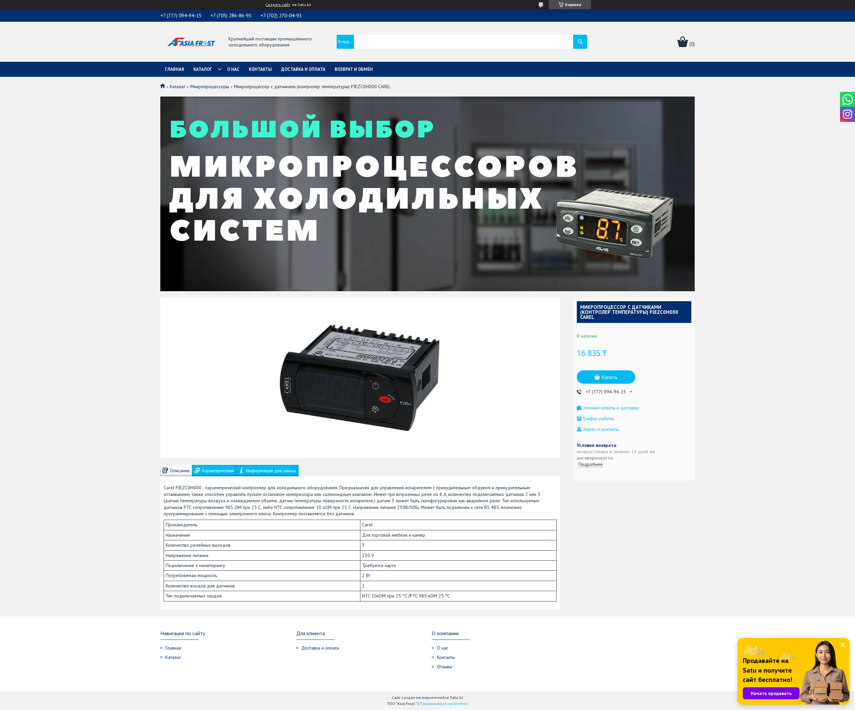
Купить (610, 377)
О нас (233, 69)
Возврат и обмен (354, 69)
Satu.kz (456, 697)
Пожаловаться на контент (443, 703)
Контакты (260, 69)
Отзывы (444, 667)
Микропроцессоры (209, 86)
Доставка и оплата (303, 69)
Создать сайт (278, 4)
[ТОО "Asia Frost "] (190, 42)
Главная (174, 69)
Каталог (202, 69)
